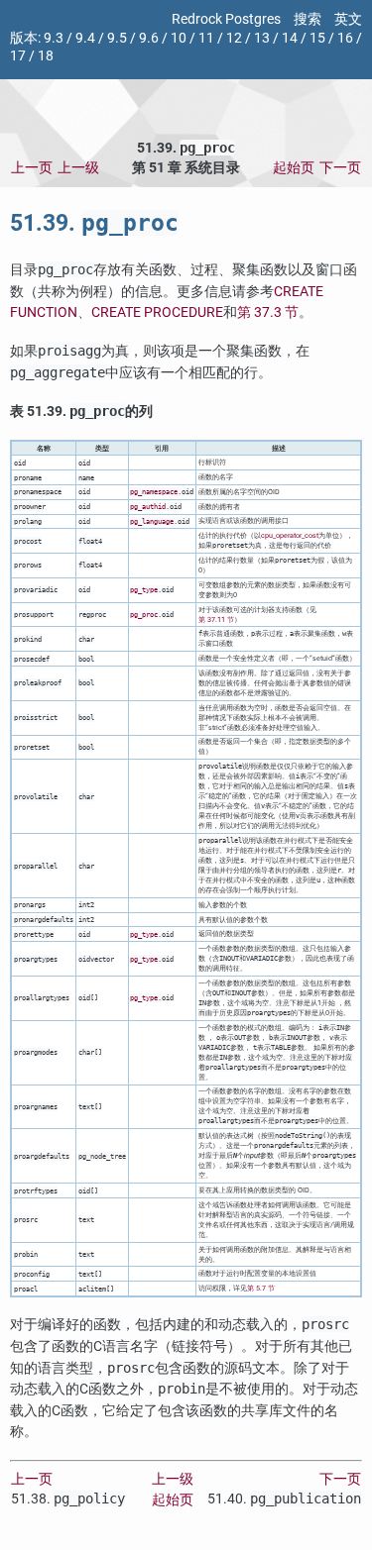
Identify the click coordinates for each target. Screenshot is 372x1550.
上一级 (78, 167)
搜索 (307, 19)
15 (317, 38)
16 (345, 38)
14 (290, 38)
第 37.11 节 (216, 619)
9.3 (53, 38)
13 (262, 38)
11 (206, 38)
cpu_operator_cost (289, 535)
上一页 (32, 167)
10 (178, 38)
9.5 (117, 38)
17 (18, 56)
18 (46, 56)
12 (234, 38)
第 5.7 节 (261, 1288)
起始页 (293, 167)
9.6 (149, 38)
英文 (348, 19)
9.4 (85, 38)
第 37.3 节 (268, 312)
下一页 (340, 167)
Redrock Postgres (226, 19)
